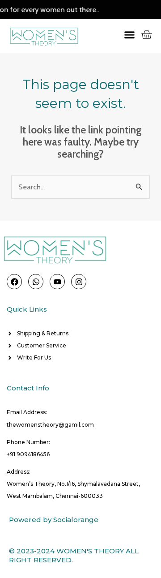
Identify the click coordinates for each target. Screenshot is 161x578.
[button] (123, 34)
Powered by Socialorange (53, 519)
